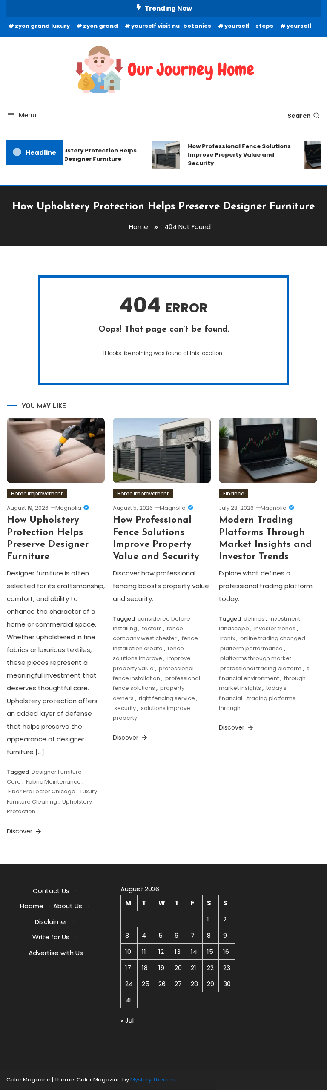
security (125, 708)
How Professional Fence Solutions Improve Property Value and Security (236, 154)
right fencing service (167, 698)
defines (254, 619)
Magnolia (68, 508)
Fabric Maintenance (53, 782)
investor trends (274, 628)
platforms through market (255, 658)
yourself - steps (248, 26)
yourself (299, 26)
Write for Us (50, 937)
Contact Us (51, 890)
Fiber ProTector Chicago (41, 791)
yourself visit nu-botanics (171, 26)
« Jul (127, 1020)
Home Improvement (37, 493)
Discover (20, 831)
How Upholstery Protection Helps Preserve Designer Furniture (83, 154)
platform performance (251, 648)
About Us (67, 905)
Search (299, 116)
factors (152, 628)
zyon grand (100, 26)
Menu (28, 115)
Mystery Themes (152, 1080)
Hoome (31, 905)
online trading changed (272, 638)
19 (161, 967)
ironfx (227, 638)
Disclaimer (51, 921)
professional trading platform (260, 668)
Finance (233, 493)
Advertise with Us (56, 952)
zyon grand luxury (42, 26)
